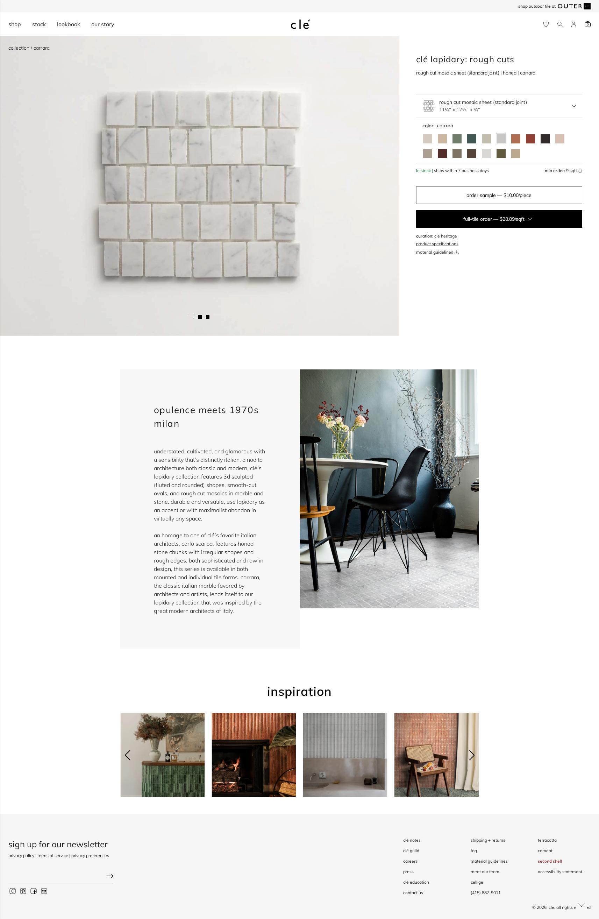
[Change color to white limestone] (427, 139)
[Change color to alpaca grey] (427, 153)
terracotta (547, 840)
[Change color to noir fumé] (545, 139)
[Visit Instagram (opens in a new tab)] (12, 891)
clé (551, 907)
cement (545, 850)
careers (410, 861)
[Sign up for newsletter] (60, 876)
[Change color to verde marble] (471, 139)
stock (39, 24)
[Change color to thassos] (486, 153)
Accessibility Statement (560, 871)
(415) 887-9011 (486, 892)
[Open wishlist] (546, 24)
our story (102, 24)
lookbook (68, 24)
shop (14, 24)
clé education (416, 882)
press (408, 871)
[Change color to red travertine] (530, 139)
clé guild (411, 850)
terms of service (52, 855)
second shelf (550, 861)
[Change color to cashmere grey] (457, 153)
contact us (413, 892)
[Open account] (573, 24)
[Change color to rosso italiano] (442, 153)
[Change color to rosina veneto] (560, 139)
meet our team (485, 871)
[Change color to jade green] (457, 139)
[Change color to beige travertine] (442, 139)
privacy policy (21, 855)
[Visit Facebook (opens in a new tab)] (33, 891)
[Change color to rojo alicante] (516, 139)
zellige (477, 882)
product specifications (437, 243)
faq (474, 850)
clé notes (412, 840)
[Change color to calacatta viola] (516, 153)
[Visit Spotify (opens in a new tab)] (44, 891)
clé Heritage (445, 236)
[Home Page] (301, 24)
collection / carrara (29, 48)
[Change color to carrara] (501, 139)
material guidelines (434, 252)
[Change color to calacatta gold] (486, 139)
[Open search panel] (560, 24)
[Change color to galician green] (501, 153)
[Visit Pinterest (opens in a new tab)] (23, 891)
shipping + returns (488, 840)
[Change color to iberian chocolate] (471, 153)
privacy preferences (90, 855)
